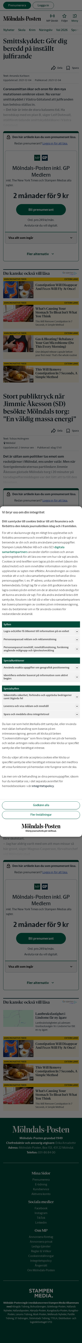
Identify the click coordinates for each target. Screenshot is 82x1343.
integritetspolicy (43, 786)
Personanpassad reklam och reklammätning (30, 639)
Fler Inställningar (41, 815)
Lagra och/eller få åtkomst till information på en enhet (36, 631)
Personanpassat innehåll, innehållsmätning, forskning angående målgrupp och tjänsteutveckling (36, 649)
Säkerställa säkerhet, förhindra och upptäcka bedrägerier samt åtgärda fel (38, 696)
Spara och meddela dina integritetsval (26, 714)
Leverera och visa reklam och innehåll (26, 706)
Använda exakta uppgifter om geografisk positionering (36, 667)
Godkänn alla (41, 805)
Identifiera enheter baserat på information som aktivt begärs (36, 677)
